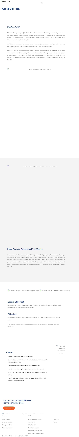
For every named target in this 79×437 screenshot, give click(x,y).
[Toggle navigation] (41, 2)
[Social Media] (66, 404)
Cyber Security (31, 425)
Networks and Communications (36, 433)
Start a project (40, 414)
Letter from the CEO (7, 422)
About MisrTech (6, 419)
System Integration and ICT (35, 419)
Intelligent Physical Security (35, 430)
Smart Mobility (31, 422)
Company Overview (7, 427)
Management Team (7, 425)
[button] (9, 408)
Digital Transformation (33, 427)
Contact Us (56, 419)
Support (55, 422)
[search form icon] (60, 7)
